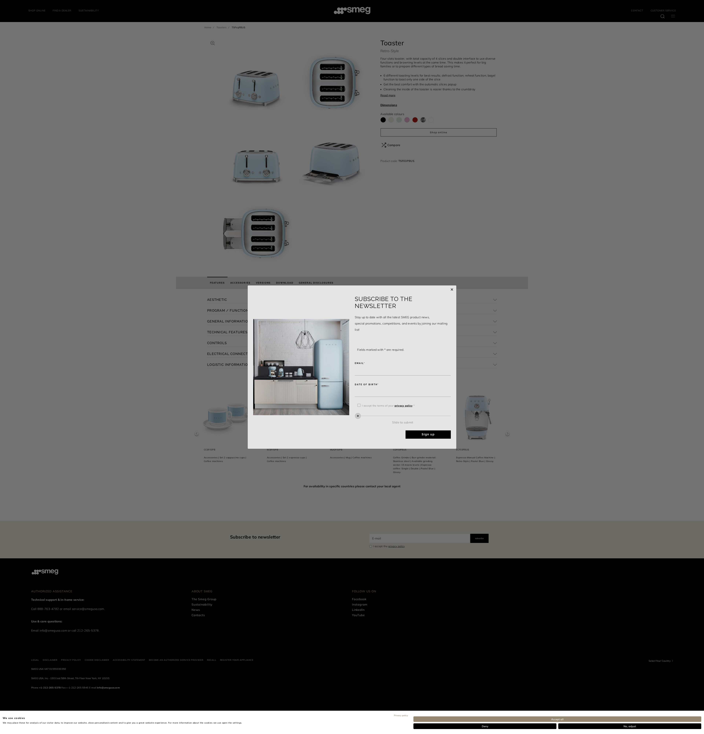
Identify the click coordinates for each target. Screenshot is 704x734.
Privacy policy (401, 715)
